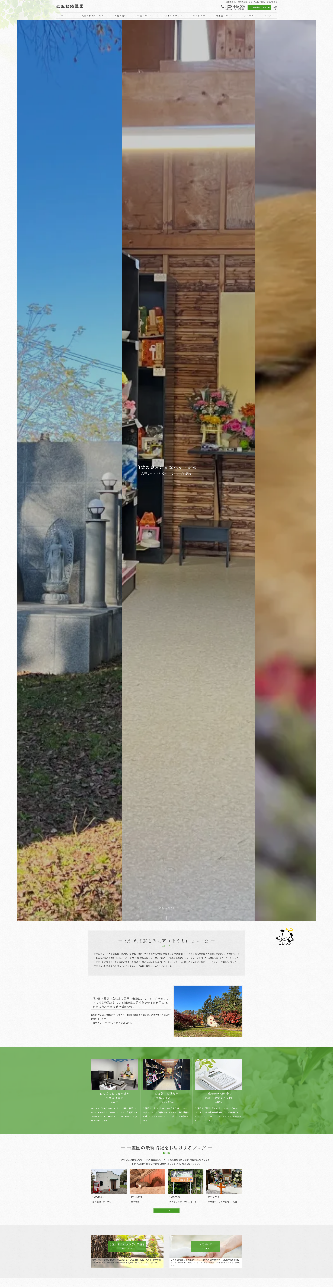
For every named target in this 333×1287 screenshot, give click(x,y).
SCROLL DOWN (166, 908)
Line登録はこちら (259, 7)
